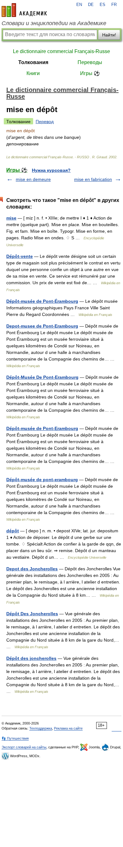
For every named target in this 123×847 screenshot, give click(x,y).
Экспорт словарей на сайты (24, 747)
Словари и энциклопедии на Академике (54, 23)
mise (11, 217)
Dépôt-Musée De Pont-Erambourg (42, 377)
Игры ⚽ (90, 73)
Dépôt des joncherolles (31, 658)
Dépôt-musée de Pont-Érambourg (42, 301)
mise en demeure (33, 179)
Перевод (45, 121)
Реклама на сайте (68, 728)
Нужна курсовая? (51, 170)
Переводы (90, 62)
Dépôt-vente (19, 256)
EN (79, 5)
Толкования (33, 62)
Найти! (109, 34)
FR (114, 5)
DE (91, 5)
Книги (33, 73)
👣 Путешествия (15, 738)
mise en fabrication (93, 179)
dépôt (12, 530)
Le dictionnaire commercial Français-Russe (61, 51)
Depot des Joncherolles (32, 568)
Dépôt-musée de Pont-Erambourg (42, 428)
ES (102, 5)
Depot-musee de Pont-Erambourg (42, 325)
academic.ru (24, 10)
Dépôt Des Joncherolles (32, 613)
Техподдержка (40, 728)
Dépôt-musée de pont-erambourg (42, 479)
